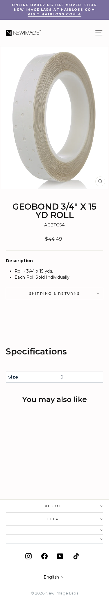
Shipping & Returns (54, 293)
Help (53, 519)
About (53, 506)
